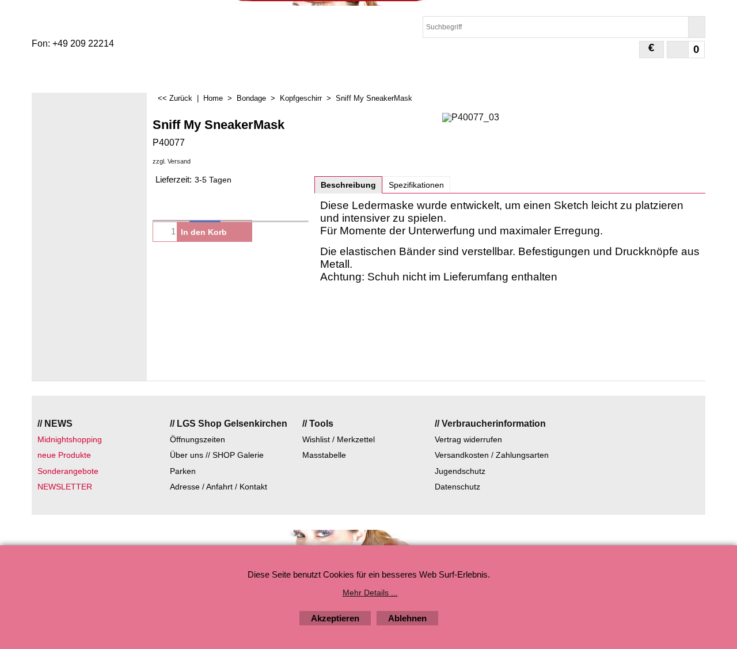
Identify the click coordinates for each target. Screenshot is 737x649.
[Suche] (696, 27)
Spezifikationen (416, 184)
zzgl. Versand (172, 161)
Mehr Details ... (370, 592)
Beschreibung (348, 184)
